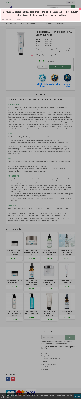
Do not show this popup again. (15, 19)
